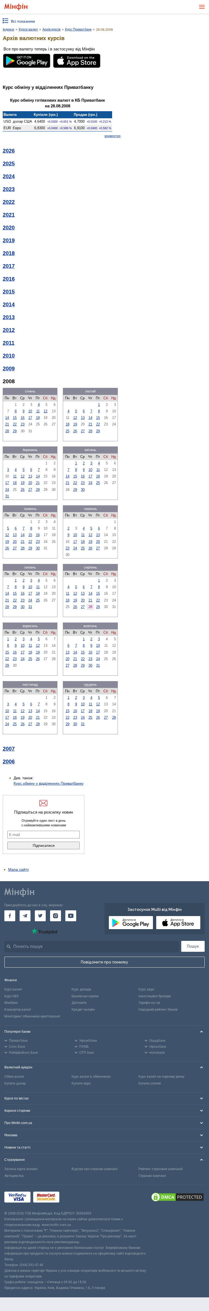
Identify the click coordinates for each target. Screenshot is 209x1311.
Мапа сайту (18, 869)
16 (22, 418)
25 (67, 431)
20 (30, 483)
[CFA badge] (74, 1198)
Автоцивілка (14, 1176)
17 (30, 418)
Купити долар (15, 1083)
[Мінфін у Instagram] (55, 915)
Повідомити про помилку (104, 962)
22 (15, 424)
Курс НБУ (11, 996)
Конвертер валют (17, 1009)
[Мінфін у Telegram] (25, 915)
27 (83, 431)
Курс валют (13, 989)
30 (83, 490)
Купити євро (81, 1083)
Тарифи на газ (149, 1003)
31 (7, 496)
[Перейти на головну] (15, 7)
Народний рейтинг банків (158, 1009)
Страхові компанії (152, 1176)
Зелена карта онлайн (21, 1169)
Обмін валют (14, 1077)
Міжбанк (11, 1003)
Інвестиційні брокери (155, 996)
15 (15, 418)
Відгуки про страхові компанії (95, 1169)
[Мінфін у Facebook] (9, 915)
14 (7, 418)
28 (7, 431)
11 (38, 411)
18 (38, 418)
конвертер (112, 136)
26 (75, 431)
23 (22, 424)
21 (7, 424)
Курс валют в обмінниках (91, 1077)
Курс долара (81, 989)
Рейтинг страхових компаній (161, 1169)
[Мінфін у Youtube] (70, 915)
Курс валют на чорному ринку (162, 1077)
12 (45, 411)
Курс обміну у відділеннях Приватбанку (49, 783)
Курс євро (146, 989)
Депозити (79, 1003)
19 (75, 424)
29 (15, 431)
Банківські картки (85, 996)
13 (83, 418)
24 (7, 490)
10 (30, 411)
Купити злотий (150, 1083)
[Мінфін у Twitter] (40, 915)
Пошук (193, 946)
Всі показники (23, 21)
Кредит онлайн (83, 1009)
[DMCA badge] (177, 1198)
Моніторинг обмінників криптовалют (32, 1016)
